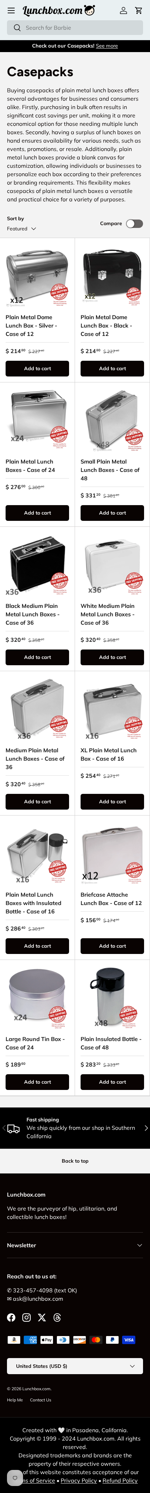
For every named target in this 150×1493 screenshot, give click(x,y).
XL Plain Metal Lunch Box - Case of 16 (109, 754)
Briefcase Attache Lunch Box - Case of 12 (111, 898)
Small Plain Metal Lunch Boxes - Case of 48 (110, 470)
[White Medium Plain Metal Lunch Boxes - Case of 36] (112, 564)
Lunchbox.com (36, 1388)
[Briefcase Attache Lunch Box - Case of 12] (112, 853)
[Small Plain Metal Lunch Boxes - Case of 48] (112, 420)
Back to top (75, 1161)
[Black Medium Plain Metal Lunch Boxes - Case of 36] (37, 564)
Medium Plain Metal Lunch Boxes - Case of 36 (35, 758)
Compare (111, 223)
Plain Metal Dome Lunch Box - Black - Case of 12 (106, 325)
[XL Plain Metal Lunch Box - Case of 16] (112, 708)
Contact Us (40, 1399)
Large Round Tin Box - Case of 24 (35, 1043)
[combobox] (75, 27)
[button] (139, 10)
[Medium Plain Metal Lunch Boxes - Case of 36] (37, 708)
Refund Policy (120, 1480)
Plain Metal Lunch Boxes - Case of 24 (30, 465)
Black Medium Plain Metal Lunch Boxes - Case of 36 (33, 614)
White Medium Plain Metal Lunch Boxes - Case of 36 (108, 614)
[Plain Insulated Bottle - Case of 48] (112, 997)
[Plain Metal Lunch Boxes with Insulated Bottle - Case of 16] (37, 853)
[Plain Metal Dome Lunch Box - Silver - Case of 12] (37, 275)
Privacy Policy (79, 1480)
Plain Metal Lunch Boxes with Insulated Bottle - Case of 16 (33, 903)
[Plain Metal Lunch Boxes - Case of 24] (37, 420)
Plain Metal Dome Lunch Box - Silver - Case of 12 (31, 325)
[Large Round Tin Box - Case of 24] (37, 997)
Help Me (15, 1399)
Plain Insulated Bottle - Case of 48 (111, 1043)
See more (107, 46)
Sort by (15, 218)
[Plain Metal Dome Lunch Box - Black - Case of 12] (112, 275)
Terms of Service (33, 1480)
